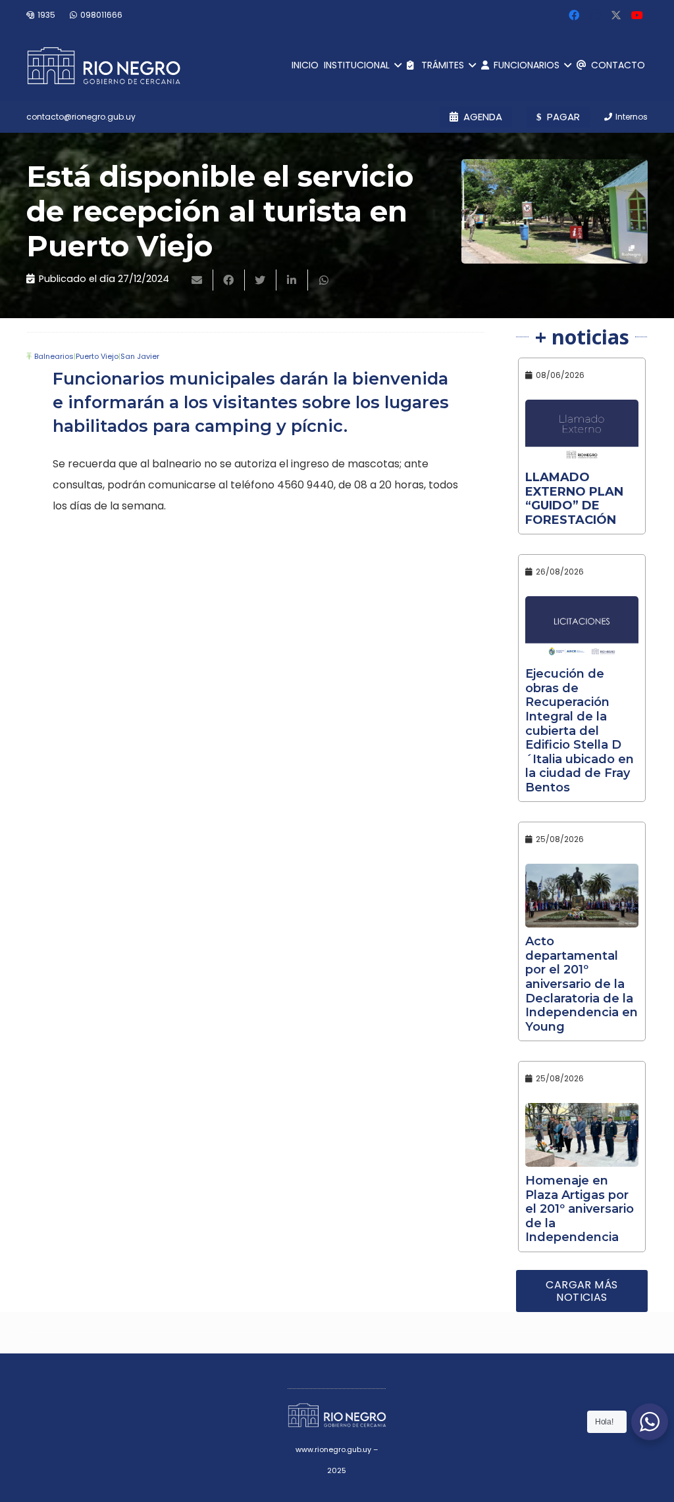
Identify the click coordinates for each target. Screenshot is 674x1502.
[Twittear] (260, 280)
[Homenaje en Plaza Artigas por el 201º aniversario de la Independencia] (581, 1135)
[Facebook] (573, 15)
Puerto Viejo (97, 356)
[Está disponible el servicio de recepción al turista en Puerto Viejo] (554, 211)
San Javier (139, 356)
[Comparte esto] (229, 280)
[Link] (103, 65)
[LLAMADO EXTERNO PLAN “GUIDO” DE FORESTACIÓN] (581, 431)
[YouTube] (637, 15)
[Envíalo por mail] (197, 280)
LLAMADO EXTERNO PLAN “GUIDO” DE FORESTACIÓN (574, 498)
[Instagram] (595, 15)
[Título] (616, 15)
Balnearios (54, 356)
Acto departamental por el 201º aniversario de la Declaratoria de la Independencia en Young (581, 984)
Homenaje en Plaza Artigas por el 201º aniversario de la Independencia (579, 1208)
